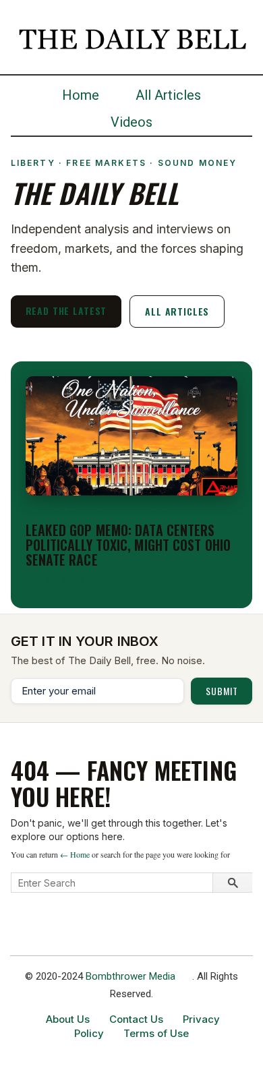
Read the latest (66, 310)
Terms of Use (156, 1033)
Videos (131, 122)
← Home (75, 854)
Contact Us (136, 1019)
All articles (177, 311)
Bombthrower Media (130, 976)
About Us (68, 1019)
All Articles (168, 95)
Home (80, 95)
